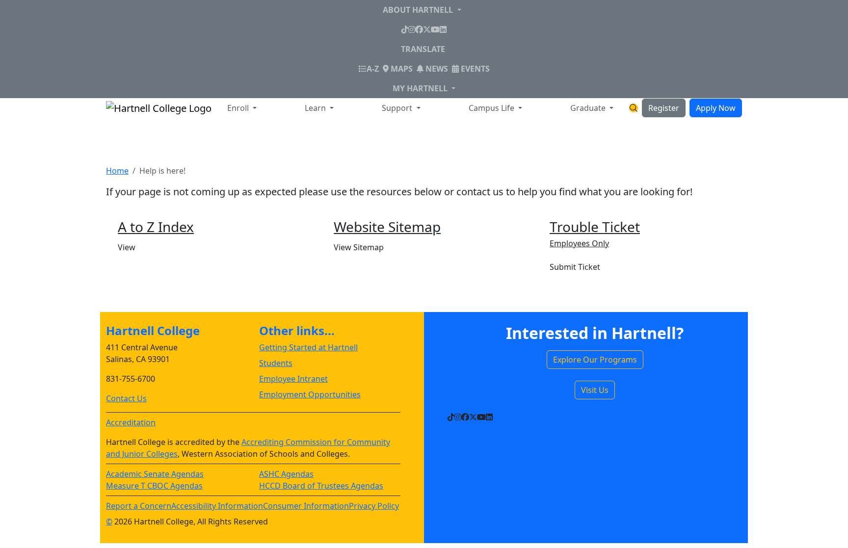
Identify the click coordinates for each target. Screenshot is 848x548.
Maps (401, 68)
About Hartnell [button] (419, 9)
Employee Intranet (293, 378)
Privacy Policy (374, 505)
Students (275, 363)
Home (117, 170)
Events (474, 68)
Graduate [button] (589, 108)
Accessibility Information (217, 505)
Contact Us (126, 398)
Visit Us (595, 390)
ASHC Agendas (286, 474)
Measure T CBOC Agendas (154, 485)
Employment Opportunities (310, 394)
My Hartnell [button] (421, 88)
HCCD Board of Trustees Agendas (321, 485)
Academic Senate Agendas (155, 474)
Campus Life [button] (492, 108)
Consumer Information (306, 505)
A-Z (373, 68)
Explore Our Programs (595, 359)
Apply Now (716, 108)
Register (663, 108)
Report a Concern (138, 505)
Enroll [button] (239, 108)
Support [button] (398, 108)
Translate (423, 49)
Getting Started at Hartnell (308, 347)
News (436, 68)
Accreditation (131, 422)
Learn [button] (316, 108)
